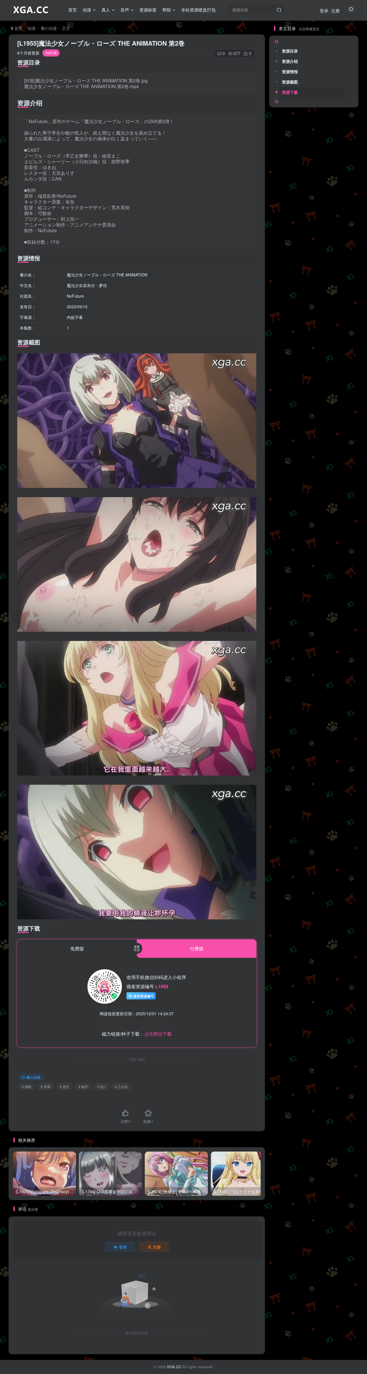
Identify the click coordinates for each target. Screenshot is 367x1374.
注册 (335, 10)
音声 (124, 10)
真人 (105, 10)
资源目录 (290, 51)
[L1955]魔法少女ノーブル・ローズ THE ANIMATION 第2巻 (101, 43)
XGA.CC (174, 1366)
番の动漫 (49, 28)
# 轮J (101, 1086)
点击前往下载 (158, 1033)
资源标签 (148, 10)
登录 (324, 10)
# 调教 (27, 1086)
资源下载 (290, 92)
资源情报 (290, 71)
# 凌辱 (45, 1086)
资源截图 (290, 82)
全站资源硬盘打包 (198, 10)
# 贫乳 (64, 1086)
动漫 (87, 10)
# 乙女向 (121, 1086)
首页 (72, 10)
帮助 (166, 10)
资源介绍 (290, 61)
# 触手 (83, 1086)
